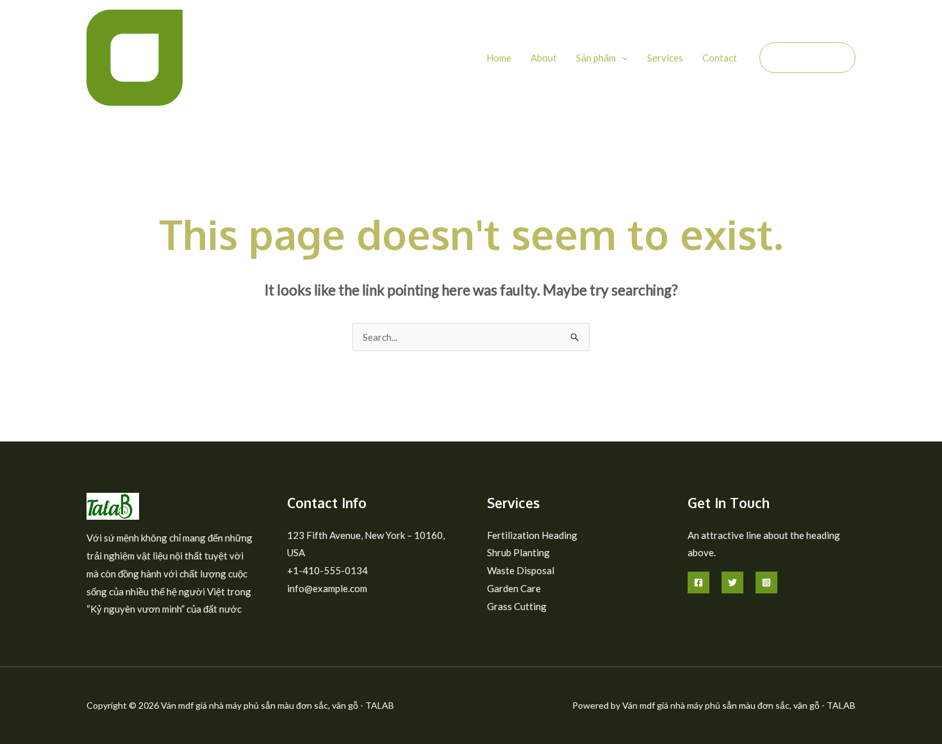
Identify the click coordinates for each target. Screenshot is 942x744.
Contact (719, 57)
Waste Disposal (520, 570)
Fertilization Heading (532, 535)
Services (665, 57)
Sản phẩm (596, 57)
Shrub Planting (518, 552)
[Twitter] (732, 582)
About (544, 57)
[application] (622, 57)
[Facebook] (698, 582)
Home (498, 57)
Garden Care (514, 588)
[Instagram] (766, 582)
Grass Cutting (517, 606)
